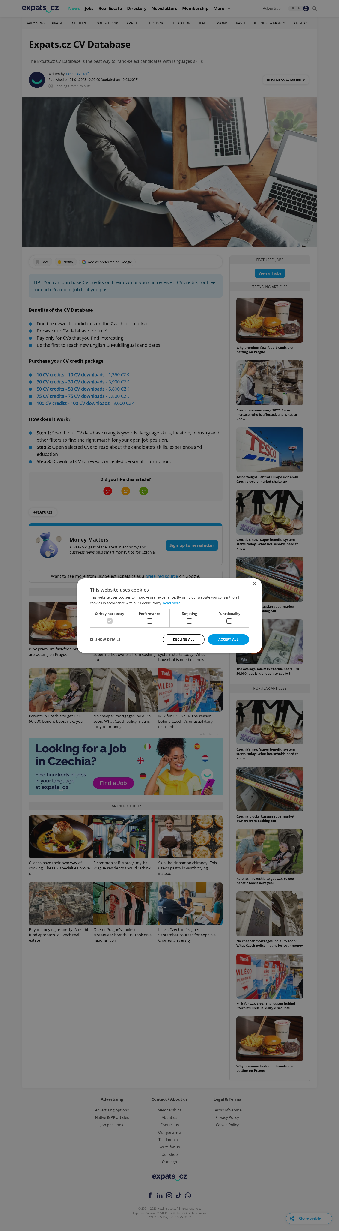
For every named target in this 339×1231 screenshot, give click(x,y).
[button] (105, 639)
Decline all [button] (183, 639)
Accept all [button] (228, 639)
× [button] (254, 583)
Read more (171, 603)
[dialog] (169, 615)
